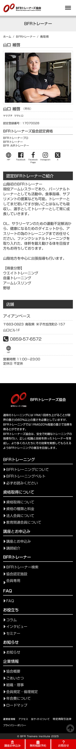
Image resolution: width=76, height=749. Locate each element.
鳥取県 (44, 37)
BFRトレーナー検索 (22, 567)
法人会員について (20, 516)
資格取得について (20, 502)
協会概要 (13, 671)
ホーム (7, 37)
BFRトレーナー (26, 37)
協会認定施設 (16, 574)
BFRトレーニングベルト (25, 476)
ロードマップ (16, 705)
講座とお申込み (18, 541)
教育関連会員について (23, 522)
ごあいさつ (15, 678)
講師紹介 (13, 548)
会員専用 (13, 581)
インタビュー (16, 627)
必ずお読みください (22, 483)
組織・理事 (15, 685)
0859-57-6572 (26, 339)
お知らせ (13, 652)
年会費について (18, 698)
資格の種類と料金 (20, 509)
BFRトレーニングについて (27, 470)
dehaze (68, 7)
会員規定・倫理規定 (22, 692)
